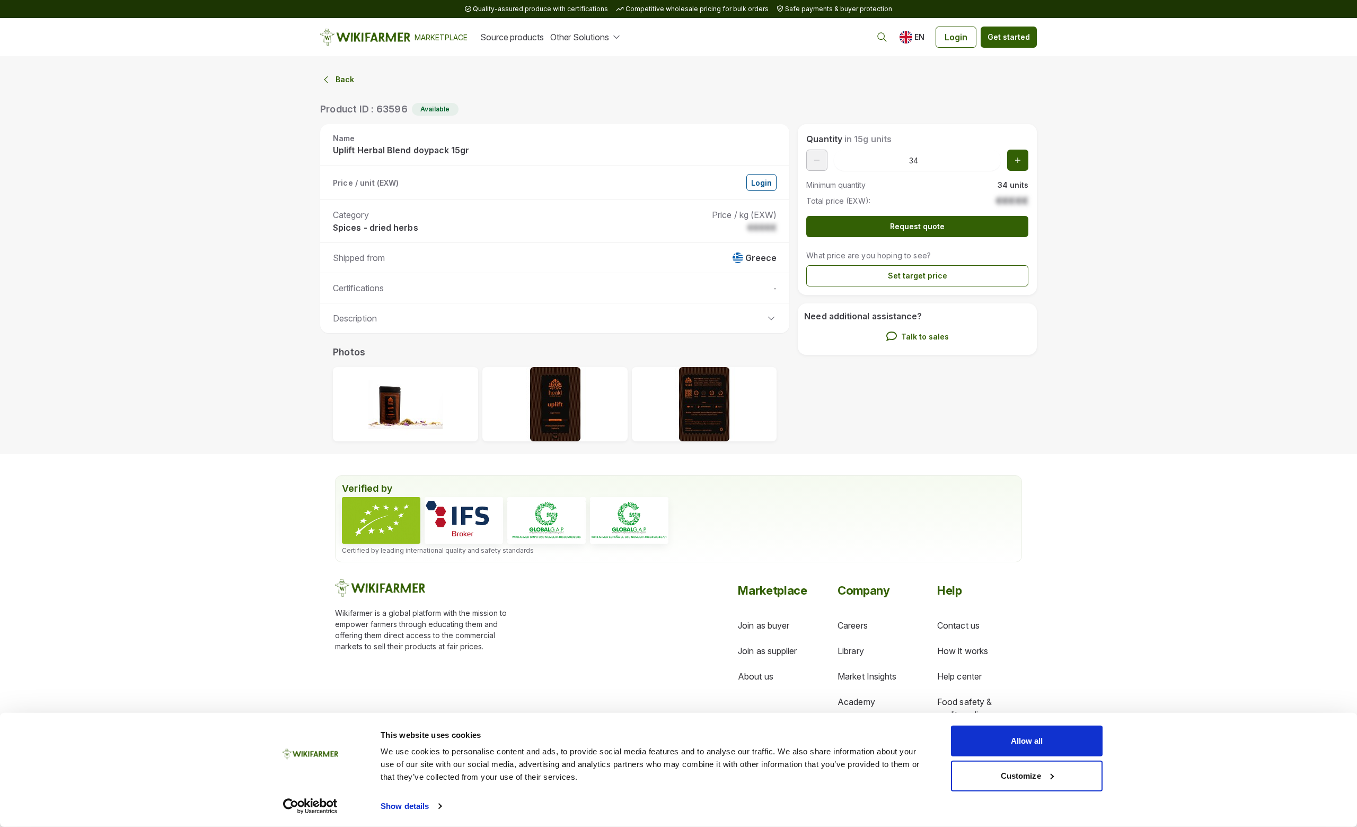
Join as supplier (767, 651)
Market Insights (867, 676)
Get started (1009, 36)
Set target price (917, 275)
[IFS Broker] (464, 520)
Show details (405, 806)
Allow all (1027, 740)
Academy (856, 702)
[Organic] (381, 520)
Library (851, 651)
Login (956, 37)
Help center (959, 676)
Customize (1021, 775)
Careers (853, 625)
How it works (962, 651)
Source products (512, 37)
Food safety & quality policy (964, 708)
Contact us (958, 625)
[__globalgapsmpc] (546, 520)
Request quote (917, 226)
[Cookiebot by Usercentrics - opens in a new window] (310, 806)
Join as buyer (763, 625)
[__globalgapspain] (629, 520)
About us (755, 676)
